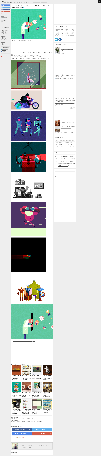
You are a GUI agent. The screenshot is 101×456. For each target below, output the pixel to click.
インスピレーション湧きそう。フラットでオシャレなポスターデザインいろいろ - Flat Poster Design (36, 395)
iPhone (65, 156)
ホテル (61, 161)
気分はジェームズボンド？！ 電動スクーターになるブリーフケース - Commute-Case (26, 421)
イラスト (8, 22)
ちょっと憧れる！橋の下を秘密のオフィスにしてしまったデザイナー (65, 142)
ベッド (58, 161)
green (60, 156)
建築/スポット (3, 42)
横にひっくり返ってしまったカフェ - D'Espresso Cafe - (64, 98)
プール (56, 161)
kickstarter (68, 156)
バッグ (61, 159)
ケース (63, 158)
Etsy (58, 156)
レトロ (2, 23)
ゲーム (2, 34)
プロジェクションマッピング (69, 160)
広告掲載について (44, 2)
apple (57, 156)
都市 (71, 166)
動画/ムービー (3, 39)
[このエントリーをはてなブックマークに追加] (24, 7)
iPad (62, 156)
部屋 (69, 166)
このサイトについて (36, 2)
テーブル (58, 160)
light (71, 156)
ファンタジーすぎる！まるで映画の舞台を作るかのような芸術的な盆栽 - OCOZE (68, 49)
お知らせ (2, 28)
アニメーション (3, 22)
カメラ (58, 158)
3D (55, 156)
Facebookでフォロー (5, 51)
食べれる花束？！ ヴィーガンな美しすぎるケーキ (65, 144)
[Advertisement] (22, 46)
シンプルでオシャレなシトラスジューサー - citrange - (64, 74)
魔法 (73, 166)
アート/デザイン (3, 20)
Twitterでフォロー (5, 49)
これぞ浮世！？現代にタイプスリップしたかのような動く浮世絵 (47, 411)
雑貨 (1, 44)
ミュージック (3, 38)
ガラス (60, 158)
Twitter (30, 447)
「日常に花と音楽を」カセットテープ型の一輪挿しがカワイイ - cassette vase (65, 146)
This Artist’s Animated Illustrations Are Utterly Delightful (24, 341)
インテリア (2, 31)
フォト (2, 37)
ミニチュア (64, 161)
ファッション (3, 36)
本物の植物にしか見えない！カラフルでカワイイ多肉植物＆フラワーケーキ (65, 149)
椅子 (69, 163)
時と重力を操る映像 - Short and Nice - (72, 107)
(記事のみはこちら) (4, 50)
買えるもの (63, 165)
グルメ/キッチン (3, 33)
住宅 (57, 163)
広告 (1, 40)
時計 (63, 163)
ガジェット (2, 32)
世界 (71, 161)
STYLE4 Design (6, 2)
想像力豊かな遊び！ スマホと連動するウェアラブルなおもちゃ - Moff (24, 418)
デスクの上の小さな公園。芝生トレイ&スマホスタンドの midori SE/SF (65, 140)
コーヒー (72, 158)
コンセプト (67, 158)
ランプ (68, 161)
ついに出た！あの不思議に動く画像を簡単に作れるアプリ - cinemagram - (36, 377)
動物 (59, 163)
